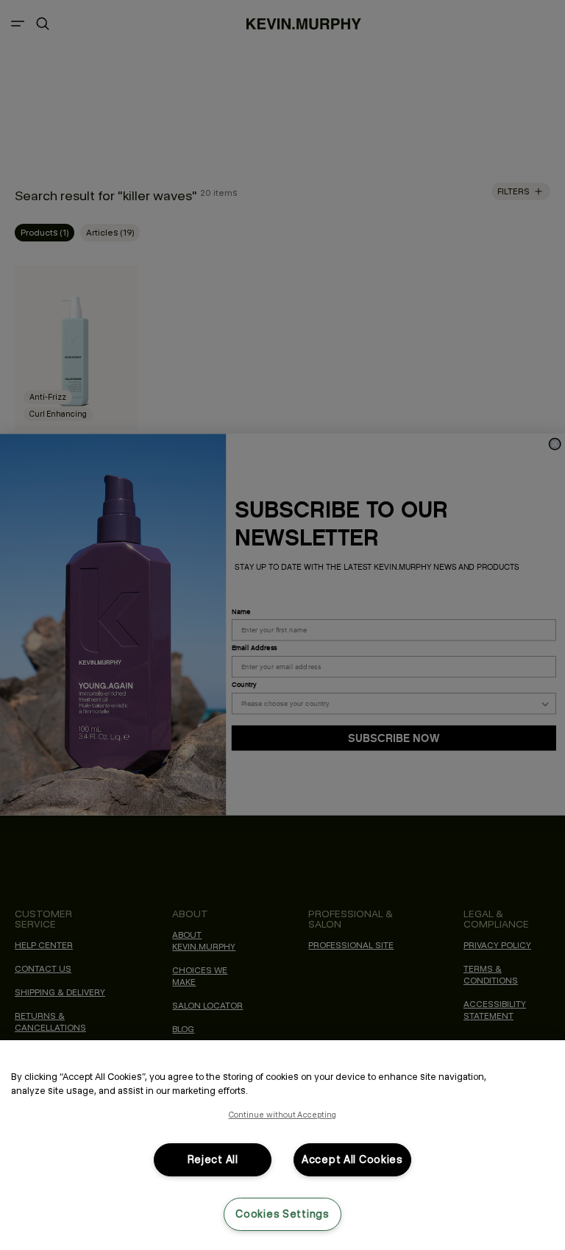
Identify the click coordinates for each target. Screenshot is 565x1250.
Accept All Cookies (352, 1159)
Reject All (213, 1159)
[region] (282, 1145)
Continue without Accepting (283, 1114)
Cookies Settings (282, 1214)
